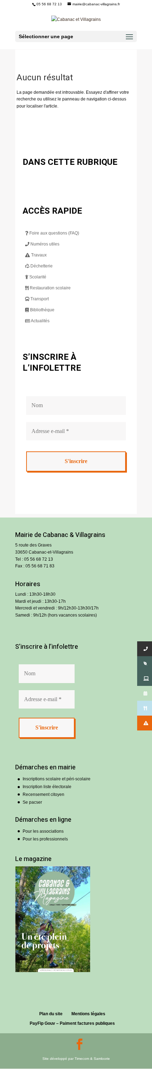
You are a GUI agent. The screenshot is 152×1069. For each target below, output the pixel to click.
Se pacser (32, 802)
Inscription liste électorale (47, 786)
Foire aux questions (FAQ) (53, 233)
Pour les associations (43, 831)
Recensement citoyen (43, 794)
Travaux (38, 255)
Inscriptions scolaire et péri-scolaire (56, 778)
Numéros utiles (44, 244)
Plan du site (51, 1013)
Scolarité (37, 277)
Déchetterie (41, 266)
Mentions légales (88, 1013)
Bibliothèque (41, 309)
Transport (39, 298)
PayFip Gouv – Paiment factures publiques (72, 1023)
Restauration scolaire (50, 287)
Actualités (39, 320)
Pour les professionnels (45, 839)
